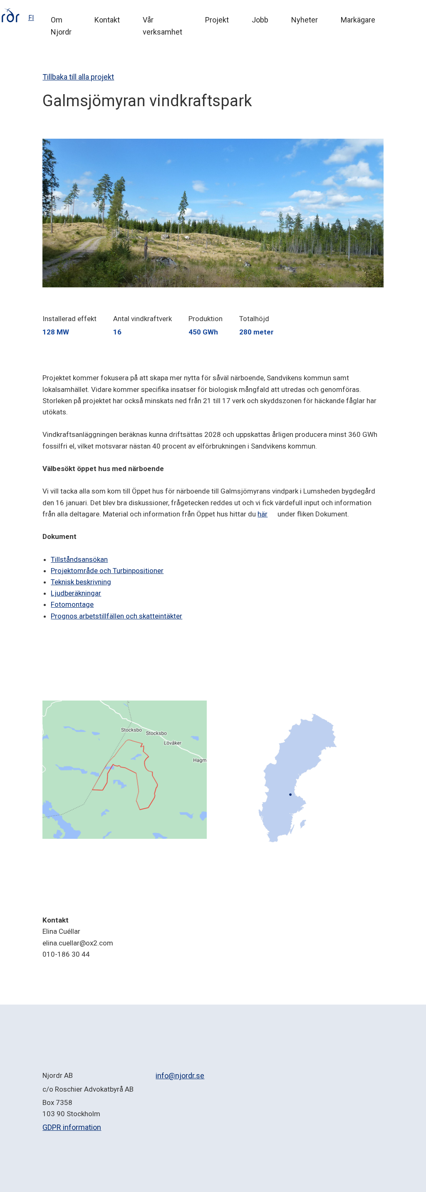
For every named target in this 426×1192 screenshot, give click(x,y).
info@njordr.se (180, 1075)
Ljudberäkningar (76, 593)
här (262, 514)
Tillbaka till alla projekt (78, 76)
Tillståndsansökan (79, 559)
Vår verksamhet (162, 25)
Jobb (260, 19)
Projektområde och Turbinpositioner (107, 570)
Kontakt (107, 19)
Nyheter (304, 19)
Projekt (217, 19)
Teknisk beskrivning (81, 582)
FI (31, 18)
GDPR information (71, 1127)
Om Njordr (61, 25)
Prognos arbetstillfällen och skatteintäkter (116, 616)
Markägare (358, 19)
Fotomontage (72, 604)
